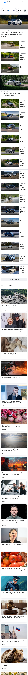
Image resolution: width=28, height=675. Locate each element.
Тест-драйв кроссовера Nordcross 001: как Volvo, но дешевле (23, 163)
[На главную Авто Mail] (8, 2)
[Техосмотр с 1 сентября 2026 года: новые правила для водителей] (14, 491)
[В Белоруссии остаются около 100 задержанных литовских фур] (14, 468)
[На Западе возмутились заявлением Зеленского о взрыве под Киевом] (14, 515)
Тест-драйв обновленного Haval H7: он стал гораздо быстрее (23, 152)
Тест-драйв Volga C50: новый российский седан (11, 94)
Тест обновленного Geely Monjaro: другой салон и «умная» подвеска (23, 211)
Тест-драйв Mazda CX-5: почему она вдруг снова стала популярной (23, 187)
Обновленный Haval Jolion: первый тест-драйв (23, 258)
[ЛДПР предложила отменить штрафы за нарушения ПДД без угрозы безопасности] (14, 587)
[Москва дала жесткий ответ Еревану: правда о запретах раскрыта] (14, 635)
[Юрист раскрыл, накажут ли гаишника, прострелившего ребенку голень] (14, 611)
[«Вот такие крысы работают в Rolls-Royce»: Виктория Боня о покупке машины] (14, 539)
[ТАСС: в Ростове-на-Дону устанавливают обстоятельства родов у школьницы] (14, 348)
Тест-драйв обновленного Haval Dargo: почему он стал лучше (23, 104)
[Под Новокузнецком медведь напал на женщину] (14, 659)
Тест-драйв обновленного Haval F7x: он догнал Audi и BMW (23, 140)
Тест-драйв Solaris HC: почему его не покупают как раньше (23, 235)
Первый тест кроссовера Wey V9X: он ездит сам (23, 223)
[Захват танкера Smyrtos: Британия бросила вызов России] (14, 444)
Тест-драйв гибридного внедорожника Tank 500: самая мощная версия (23, 270)
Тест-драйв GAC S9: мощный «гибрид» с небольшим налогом (23, 116)
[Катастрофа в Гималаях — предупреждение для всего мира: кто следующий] (14, 300)
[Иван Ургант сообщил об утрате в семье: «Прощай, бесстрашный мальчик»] (14, 396)
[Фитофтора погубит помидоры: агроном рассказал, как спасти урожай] (14, 563)
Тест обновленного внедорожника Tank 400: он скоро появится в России (23, 199)
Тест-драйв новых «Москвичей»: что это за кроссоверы (23, 175)
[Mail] (5, 2)
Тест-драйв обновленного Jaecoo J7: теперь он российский (23, 128)
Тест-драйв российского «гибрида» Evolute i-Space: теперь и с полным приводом (23, 247)
